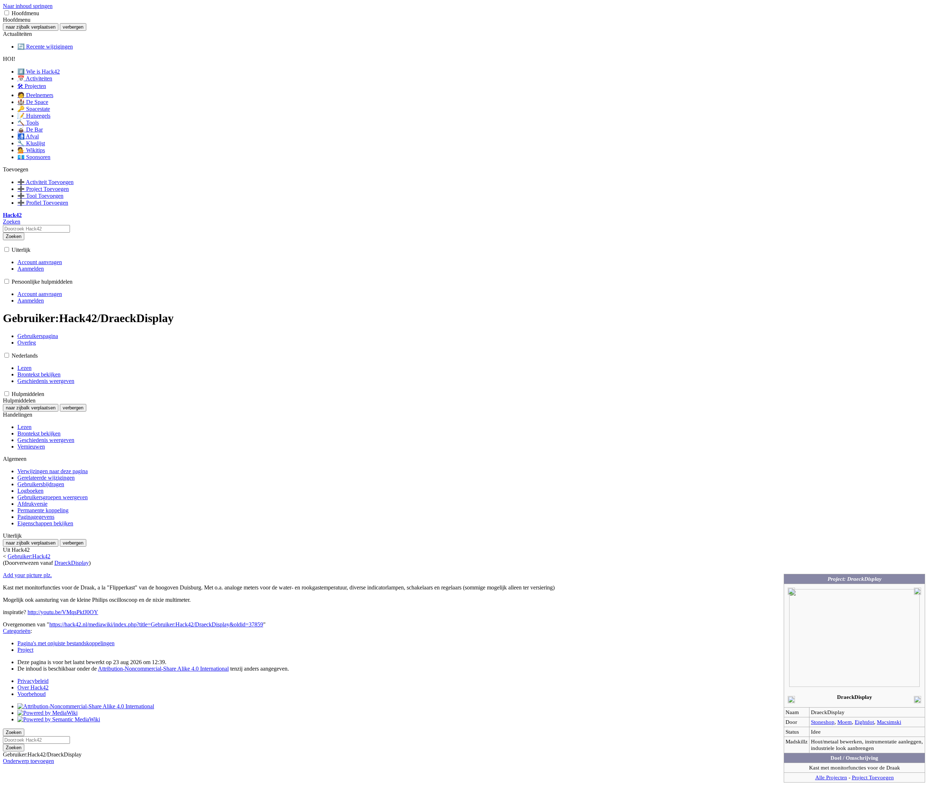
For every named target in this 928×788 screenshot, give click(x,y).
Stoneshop (822, 722)
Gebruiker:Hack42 (29, 556)
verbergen (73, 27)
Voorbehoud (31, 694)
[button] (6, 13)
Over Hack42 (33, 687)
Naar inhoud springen (28, 6)
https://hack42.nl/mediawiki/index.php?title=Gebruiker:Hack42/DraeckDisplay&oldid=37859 (156, 624)
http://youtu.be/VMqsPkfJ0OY (63, 612)
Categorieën (16, 631)
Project (25, 650)
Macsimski (889, 722)
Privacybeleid (33, 681)
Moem (844, 722)
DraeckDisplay (71, 563)
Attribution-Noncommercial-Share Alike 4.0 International (163, 669)
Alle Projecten (831, 777)
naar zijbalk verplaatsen (30, 27)
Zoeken (13, 236)
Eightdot (864, 722)
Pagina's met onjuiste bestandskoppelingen (66, 643)
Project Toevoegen (873, 777)
